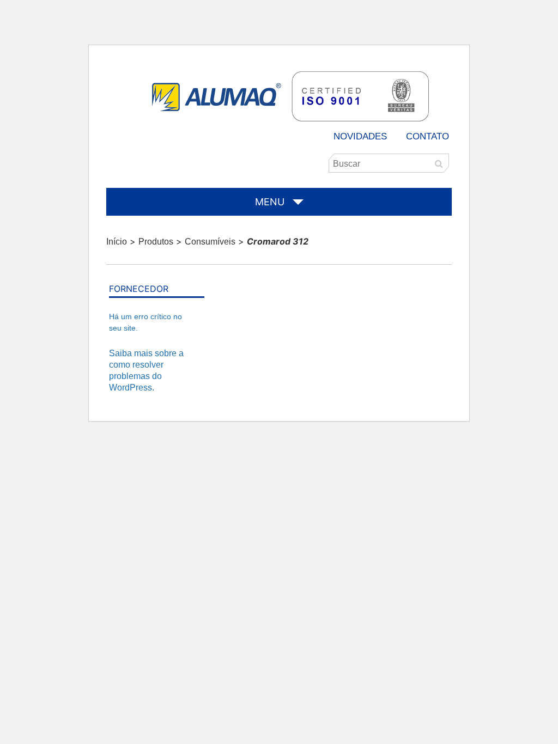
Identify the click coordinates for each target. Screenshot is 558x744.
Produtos (155, 241)
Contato (427, 136)
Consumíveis (210, 241)
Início (116, 241)
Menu (269, 202)
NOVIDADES (360, 136)
